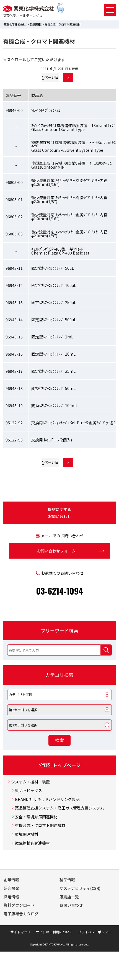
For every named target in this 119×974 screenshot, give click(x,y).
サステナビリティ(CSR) (80, 888)
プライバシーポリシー (94, 931)
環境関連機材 (26, 834)
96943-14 (14, 320)
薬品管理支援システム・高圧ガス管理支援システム (59, 808)
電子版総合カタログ (21, 913)
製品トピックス (28, 790)
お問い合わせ (71, 905)
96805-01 (14, 199)
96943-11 (14, 268)
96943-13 (14, 302)
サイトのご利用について (54, 931)
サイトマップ (20, 931)
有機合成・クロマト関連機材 (40, 825)
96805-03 (14, 234)
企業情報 (11, 879)
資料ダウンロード (19, 905)
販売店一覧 (69, 897)
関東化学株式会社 (15, 24)
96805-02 (14, 217)
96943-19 (14, 405)
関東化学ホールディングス (22, 15)
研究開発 (11, 888)
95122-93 (14, 440)
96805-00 (14, 182)
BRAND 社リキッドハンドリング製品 (47, 799)
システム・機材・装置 (30, 782)
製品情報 (35, 24)
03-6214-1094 (59, 591)
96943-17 (14, 371)
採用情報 (11, 897)
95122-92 (14, 423)
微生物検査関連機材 (32, 843)
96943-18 (14, 388)
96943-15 (14, 337)
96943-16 (14, 354)
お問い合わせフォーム (56, 551)
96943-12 (14, 285)
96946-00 (14, 110)
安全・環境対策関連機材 (36, 816)
